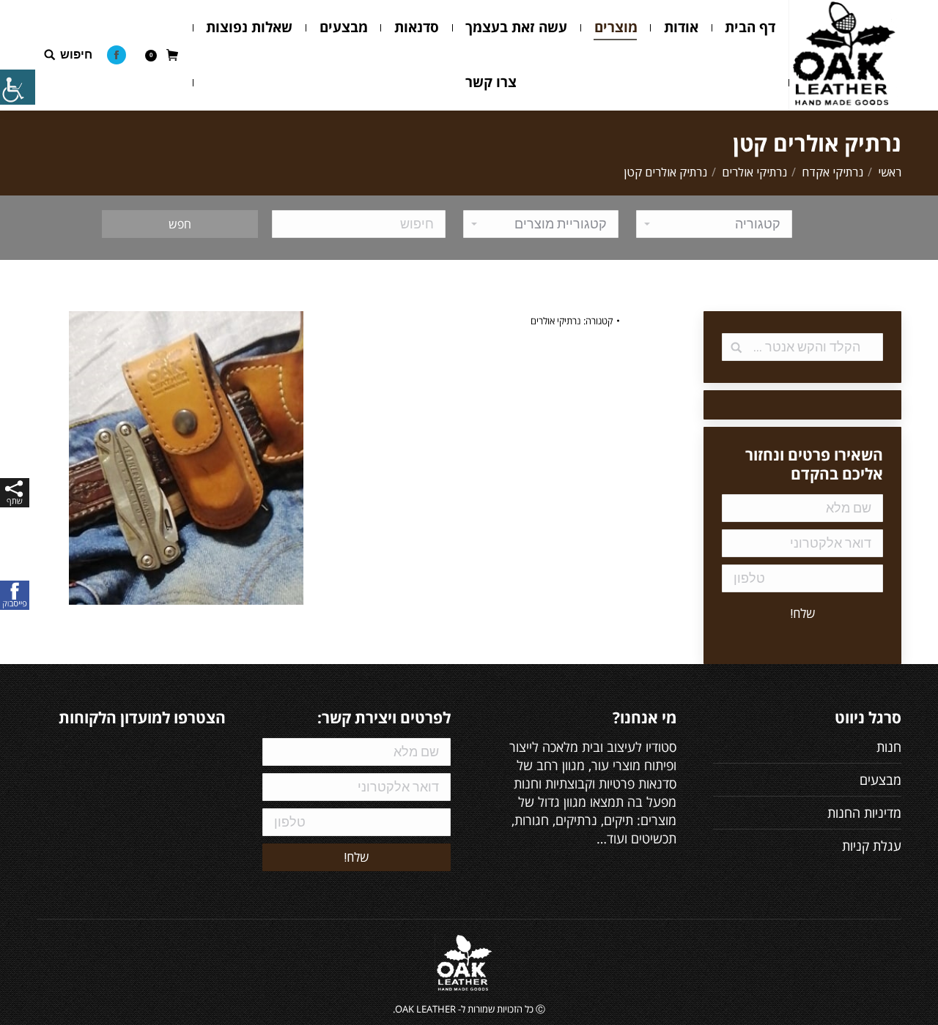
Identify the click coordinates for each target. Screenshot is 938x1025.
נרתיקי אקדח (832, 172)
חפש (180, 224)
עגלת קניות (871, 845)
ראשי (889, 172)
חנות (888, 747)
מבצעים (880, 780)
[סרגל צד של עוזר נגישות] (17, 87)
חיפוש (76, 54)
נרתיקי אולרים (754, 172)
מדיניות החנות (864, 812)
